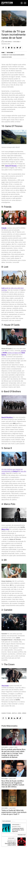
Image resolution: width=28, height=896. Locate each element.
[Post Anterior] (6, 828)
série (19, 713)
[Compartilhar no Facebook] (3, 47)
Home (2, 52)
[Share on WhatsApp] (8, 47)
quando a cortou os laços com (13, 352)
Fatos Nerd (16, 41)
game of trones (6, 713)
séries (24, 713)
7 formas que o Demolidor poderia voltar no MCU (10, 843)
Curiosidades (15, 824)
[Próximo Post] (21, 841)
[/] (21, 2)
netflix (14, 713)
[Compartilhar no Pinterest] (11, 47)
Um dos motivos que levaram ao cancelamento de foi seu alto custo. (13, 471)
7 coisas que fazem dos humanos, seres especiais (18, 829)
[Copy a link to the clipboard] (20, 47)
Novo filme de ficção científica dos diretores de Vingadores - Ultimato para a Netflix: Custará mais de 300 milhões (12, 784)
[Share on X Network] (6, 47)
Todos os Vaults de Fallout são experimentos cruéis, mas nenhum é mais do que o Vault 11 (13, 812)
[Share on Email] (17, 47)
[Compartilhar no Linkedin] (14, 47)
